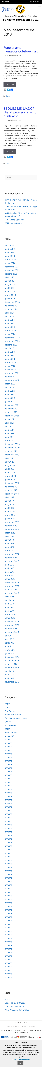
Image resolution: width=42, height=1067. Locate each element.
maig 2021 (9, 430)
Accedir (6, 2)
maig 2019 (9, 504)
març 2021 (9, 437)
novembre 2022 (12, 373)
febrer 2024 (10, 330)
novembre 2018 (12, 522)
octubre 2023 (11, 345)
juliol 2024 (9, 313)
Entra (7, 999)
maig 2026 (10, 249)
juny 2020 (9, 462)
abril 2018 (9, 543)
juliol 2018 (9, 536)
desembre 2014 (12, 657)
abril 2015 (9, 643)
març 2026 (10, 256)
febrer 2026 (10, 259)
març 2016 (10, 611)
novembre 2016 (12, 586)
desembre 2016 (12, 582)
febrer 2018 (10, 550)
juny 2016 (9, 600)
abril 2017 (9, 568)
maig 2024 (10, 320)
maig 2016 (9, 604)
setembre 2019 (12, 494)
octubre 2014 (11, 664)
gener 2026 (10, 263)
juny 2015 (9, 636)
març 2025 (10, 291)
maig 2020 (10, 465)
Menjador (9, 736)
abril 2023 (9, 355)
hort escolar (10, 725)
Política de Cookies (27, 1031)
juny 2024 (9, 316)
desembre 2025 (12, 267)
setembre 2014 (12, 667)
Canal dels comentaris (15, 1006)
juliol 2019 (9, 497)
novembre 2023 (12, 341)
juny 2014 (9, 671)
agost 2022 (10, 384)
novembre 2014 (12, 660)
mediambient (11, 732)
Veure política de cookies (21, 1060)
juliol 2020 (9, 458)
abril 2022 (9, 394)
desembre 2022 (12, 369)
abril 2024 (9, 323)
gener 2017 (10, 579)
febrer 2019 (10, 515)
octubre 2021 (11, 412)
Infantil (8, 729)
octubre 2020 (11, 451)
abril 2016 (9, 607)
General (9, 96)
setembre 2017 (12, 561)
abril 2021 (9, 433)
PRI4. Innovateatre (13, 223)
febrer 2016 (10, 614)
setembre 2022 (12, 380)
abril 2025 (9, 288)
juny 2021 (9, 426)
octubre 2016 (11, 589)
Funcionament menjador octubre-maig (21, 49)
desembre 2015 (12, 621)
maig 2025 (10, 284)
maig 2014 (9, 675)
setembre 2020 (12, 455)
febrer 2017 (10, 575)
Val (31, 2)
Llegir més (10, 84)
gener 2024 (10, 334)
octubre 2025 (11, 274)
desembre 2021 (12, 405)
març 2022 (10, 398)
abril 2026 (9, 252)
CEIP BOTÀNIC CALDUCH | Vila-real (21, 20)
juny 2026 (9, 245)
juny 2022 (9, 387)
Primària (8, 803)
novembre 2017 (12, 554)
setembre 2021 (12, 416)
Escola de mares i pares (16, 718)
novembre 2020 (12, 447)
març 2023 (10, 359)
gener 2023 (10, 366)
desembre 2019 (12, 483)
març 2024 (10, 327)
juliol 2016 (9, 597)
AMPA (7, 704)
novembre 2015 (12, 625)
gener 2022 (10, 401)
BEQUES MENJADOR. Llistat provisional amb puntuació (20, 112)
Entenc (20, 1063)
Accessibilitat (24, 1032)
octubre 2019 (11, 490)
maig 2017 (9, 565)
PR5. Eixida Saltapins (14, 220)
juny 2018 (9, 540)
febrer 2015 (10, 650)
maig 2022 (10, 391)
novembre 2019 (12, 487)
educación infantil (13, 714)
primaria (8, 739)
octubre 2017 (11, 558)
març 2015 (9, 646)
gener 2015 (10, 653)
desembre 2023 (12, 338)
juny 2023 (9, 348)
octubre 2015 (11, 628)
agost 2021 (10, 419)
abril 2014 (9, 678)
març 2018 (9, 547)
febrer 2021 (10, 440)
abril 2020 (9, 469)
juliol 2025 (9, 277)
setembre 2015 (12, 632)
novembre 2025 (12, 270)
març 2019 (10, 511)
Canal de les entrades (15, 1003)
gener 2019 (10, 518)
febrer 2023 (10, 362)
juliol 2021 (9, 423)
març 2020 (10, 472)
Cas (34, 2)
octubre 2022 (11, 377)
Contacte (16, 1032)
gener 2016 (10, 618)
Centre (8, 707)
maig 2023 (10, 352)
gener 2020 (10, 479)
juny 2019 (9, 501)
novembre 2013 (12, 682)
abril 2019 (9, 508)
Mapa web (38, 1031)
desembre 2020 (12, 444)
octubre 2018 (11, 526)
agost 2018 (10, 533)
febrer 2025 (10, 295)
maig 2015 (9, 639)
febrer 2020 (10, 476)
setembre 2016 (12, 593)
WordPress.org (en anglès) (17, 1010)
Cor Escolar (10, 711)
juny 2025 (9, 281)
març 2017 (9, 572)
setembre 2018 (12, 529)
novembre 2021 (12, 409)
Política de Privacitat (14, 1031)
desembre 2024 (12, 302)
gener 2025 (10, 298)
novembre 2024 (12, 306)
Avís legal (4, 1031)
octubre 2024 (11, 309)
